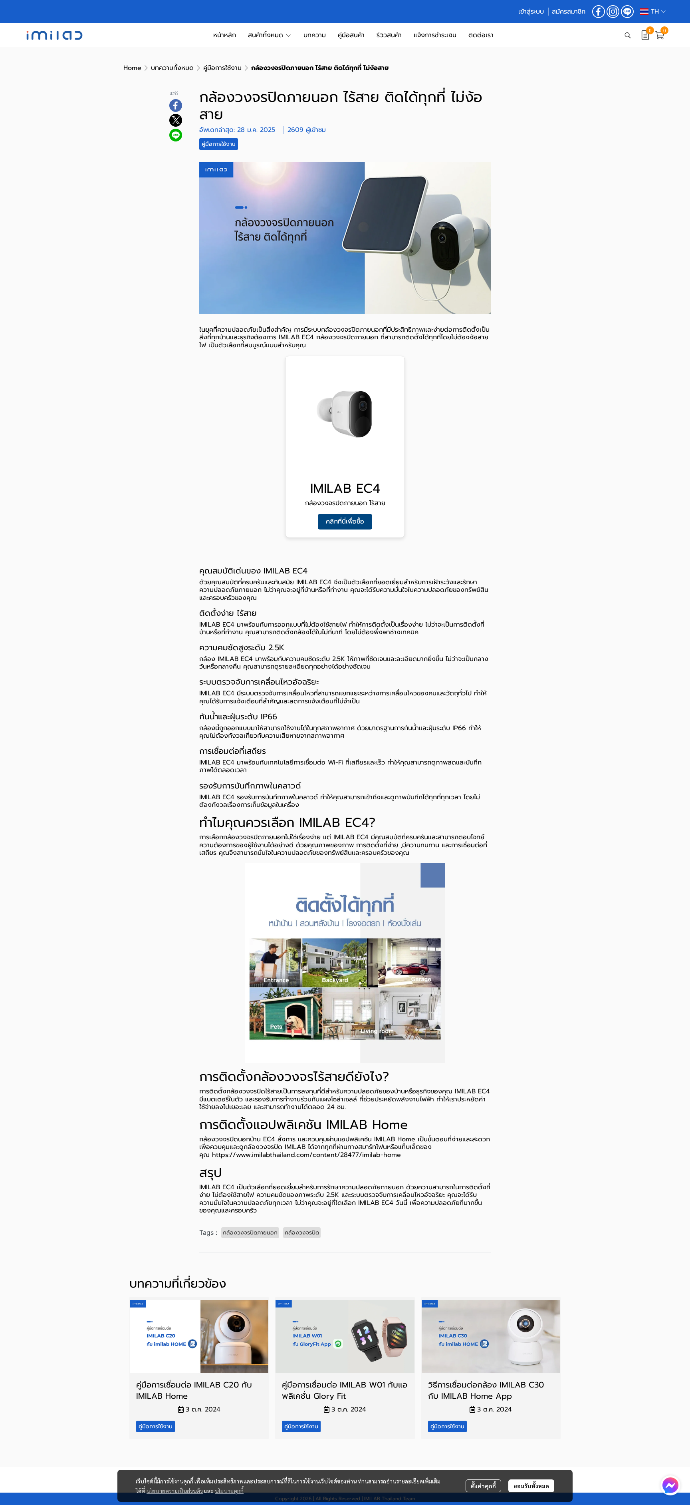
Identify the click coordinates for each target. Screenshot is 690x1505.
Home (132, 68)
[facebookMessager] (670, 1485)
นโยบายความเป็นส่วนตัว (175, 1490)
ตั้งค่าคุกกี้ (483, 1485)
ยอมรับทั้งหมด (531, 1485)
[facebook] (598, 11)
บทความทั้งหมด (172, 68)
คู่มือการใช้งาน (222, 68)
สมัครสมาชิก (568, 11)
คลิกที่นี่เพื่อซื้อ (345, 521)
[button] (653, 11)
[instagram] (613, 11)
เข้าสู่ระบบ (531, 11)
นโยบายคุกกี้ (229, 1490)
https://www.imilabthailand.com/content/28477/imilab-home (306, 1155)
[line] (627, 11)
